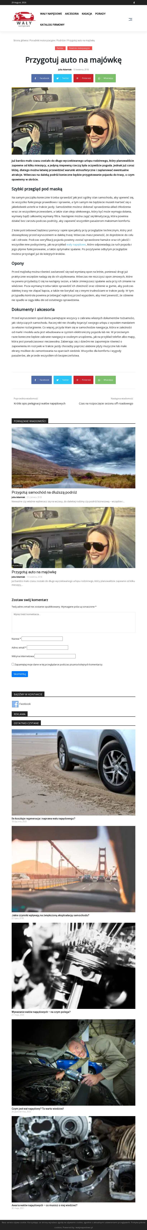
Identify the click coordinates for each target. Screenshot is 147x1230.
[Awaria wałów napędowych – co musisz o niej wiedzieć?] (73, 1159)
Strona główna (20, 40)
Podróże (61, 40)
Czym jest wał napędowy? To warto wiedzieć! (38, 1108)
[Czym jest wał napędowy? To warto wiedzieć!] (73, 1062)
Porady (100, 13)
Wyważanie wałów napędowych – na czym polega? (41, 1011)
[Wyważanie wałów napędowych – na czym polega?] (73, 965)
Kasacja (87, 13)
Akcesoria (72, 13)
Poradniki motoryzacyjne (42, 40)
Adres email (19, 647)
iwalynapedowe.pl (84, 1227)
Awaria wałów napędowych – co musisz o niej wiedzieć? (44, 1205)
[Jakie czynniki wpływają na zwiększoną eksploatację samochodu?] (73, 868)
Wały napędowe (51, 13)
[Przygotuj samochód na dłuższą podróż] (73, 457)
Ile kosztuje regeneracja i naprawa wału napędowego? (43, 818)
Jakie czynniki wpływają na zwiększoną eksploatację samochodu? (50, 915)
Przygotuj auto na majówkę (34, 572)
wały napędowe (76, 244)
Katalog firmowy (52, 24)
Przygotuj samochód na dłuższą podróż (44, 492)
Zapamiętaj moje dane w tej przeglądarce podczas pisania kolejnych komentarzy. (59, 664)
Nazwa (16, 638)
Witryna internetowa (23, 656)
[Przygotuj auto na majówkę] (73, 537)
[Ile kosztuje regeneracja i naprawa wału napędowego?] (73, 772)
